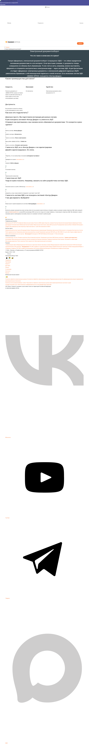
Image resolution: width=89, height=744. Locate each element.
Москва (9, 23)
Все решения (18, 246)
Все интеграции (59, 233)
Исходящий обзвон (26, 230)
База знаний (36, 232)
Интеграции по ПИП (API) (37, 233)
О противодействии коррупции (43, 284)
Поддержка (40, 23)
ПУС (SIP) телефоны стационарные (37, 246)
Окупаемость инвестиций (71, 239)
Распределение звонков (63, 224)
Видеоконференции (73, 223)
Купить (80, 43)
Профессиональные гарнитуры (60, 246)
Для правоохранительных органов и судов (60, 282)
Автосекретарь (22, 226)
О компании (8, 269)
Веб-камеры (49, 246)
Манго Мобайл (73, 224)
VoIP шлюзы (37, 248)
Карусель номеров (49, 223)
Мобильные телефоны (57, 248)
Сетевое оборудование (73, 246)
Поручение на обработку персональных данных (38, 282)
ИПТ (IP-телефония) (19, 223)
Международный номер (57, 244)
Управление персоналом (53, 230)
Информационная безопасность (25, 244)
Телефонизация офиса (11, 244)
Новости (7, 263)
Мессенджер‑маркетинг (11, 241)
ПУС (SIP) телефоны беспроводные (25, 248)
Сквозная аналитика (42, 239)
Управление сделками (45, 232)
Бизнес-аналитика (59, 237)
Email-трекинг (61, 239)
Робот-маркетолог (30, 241)
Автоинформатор (14, 226)
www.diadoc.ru (19, 159)
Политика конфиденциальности (28, 284)
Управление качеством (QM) (48, 237)
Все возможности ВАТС (44, 226)
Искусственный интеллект (34, 237)
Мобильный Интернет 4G (46, 248)
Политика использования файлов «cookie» (15, 282)
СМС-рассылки (53, 224)
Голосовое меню (15, 224)
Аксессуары (66, 248)
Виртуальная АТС (9, 223)
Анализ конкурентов (32, 239)
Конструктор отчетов (77, 230)
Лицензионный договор (56, 279)
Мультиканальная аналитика (19, 239)
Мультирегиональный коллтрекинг (43, 241)
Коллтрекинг (8, 239)
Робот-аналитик (21, 241)
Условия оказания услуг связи (12, 284)
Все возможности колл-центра (16, 233)
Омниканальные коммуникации (39, 230)
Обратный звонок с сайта (32, 226)
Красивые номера (46, 244)
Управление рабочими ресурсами (25, 232)
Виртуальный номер (29, 223)
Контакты (7, 271)
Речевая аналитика (23, 237)
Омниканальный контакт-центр (13, 230)
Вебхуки (45, 233)
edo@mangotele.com (14, 212)
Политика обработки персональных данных (16, 279)
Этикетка (36, 223)
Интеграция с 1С (52, 233)
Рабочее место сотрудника (65, 230)
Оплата (7, 267)
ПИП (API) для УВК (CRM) (57, 232)
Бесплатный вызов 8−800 (69, 244)
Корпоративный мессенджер (61, 223)
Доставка (7, 265)
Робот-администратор (11, 232)
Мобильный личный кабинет (27, 224)
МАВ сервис (42, 223)
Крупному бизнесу (37, 244)
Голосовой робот (9, 237)
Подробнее (2, 4)
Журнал (7, 272)
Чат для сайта (66, 232)
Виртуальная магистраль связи (42, 224)
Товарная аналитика (52, 239)
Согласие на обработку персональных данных (38, 279)
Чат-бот (16, 237)
